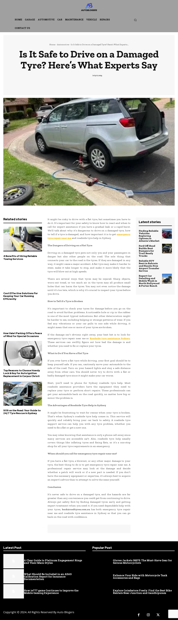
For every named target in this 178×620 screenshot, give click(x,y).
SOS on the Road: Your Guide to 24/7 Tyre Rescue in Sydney (22, 412)
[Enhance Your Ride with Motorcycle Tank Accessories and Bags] (102, 576)
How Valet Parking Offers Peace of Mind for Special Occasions (22, 335)
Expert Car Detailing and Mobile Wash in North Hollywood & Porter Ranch (149, 280)
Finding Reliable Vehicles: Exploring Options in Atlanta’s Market (149, 235)
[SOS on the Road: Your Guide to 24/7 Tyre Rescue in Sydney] (22, 393)
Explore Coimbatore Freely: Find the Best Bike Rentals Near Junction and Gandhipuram (142, 592)
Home (52, 44)
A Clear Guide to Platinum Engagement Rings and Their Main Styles (53, 561)
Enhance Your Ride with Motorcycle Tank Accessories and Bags (140, 576)
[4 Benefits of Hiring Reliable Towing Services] (22, 239)
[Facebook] (138, 615)
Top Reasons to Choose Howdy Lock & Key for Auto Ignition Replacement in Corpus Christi (21, 373)
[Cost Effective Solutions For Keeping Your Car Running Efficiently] (22, 276)
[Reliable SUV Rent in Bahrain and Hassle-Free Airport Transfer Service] (167, 264)
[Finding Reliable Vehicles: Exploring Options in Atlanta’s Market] (167, 234)
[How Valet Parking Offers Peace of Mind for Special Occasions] (22, 316)
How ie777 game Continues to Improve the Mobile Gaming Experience (51, 592)
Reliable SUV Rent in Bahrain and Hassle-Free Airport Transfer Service (149, 265)
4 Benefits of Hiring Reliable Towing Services (20, 257)
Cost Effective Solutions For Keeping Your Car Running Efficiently (20, 296)
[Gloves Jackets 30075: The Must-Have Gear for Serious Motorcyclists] (102, 561)
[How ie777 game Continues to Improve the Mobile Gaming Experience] (13, 591)
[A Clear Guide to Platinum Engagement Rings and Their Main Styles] (13, 561)
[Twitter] (158, 615)
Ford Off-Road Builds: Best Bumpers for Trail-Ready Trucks (147, 250)
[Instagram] (148, 615)
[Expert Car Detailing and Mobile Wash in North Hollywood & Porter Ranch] (167, 279)
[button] (135, 20)
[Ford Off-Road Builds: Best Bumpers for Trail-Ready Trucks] (167, 249)
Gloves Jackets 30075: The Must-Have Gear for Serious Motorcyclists (142, 561)
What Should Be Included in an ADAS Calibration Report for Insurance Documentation (48, 576)
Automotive (63, 44)
